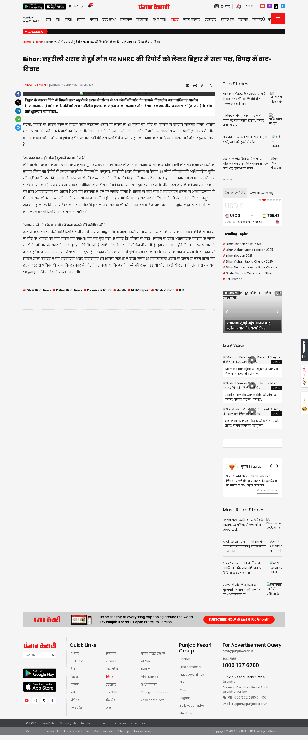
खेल (108, 708)
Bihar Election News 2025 (242, 244)
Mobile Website (103, 731)
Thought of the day (155, 692)
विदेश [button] (68, 19)
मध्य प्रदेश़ (112, 669)
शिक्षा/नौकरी (149, 685)
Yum (183, 690)
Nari (182, 682)
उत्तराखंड (210, 19)
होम (48, 19)
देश (73, 669)
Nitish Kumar (162, 290)
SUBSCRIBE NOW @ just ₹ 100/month (239, 619)
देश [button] (58, 19)
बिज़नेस (111, 700)
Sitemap (123, 731)
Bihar (39, 42)
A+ (212, 85)
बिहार (109, 677)
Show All (227, 179)
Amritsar (120, 723)
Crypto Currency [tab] (262, 193)
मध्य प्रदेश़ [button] (159, 19)
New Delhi (48, 723)
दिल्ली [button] (81, 19)
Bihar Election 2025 (238, 256)
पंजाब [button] (94, 19)
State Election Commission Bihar (247, 273)
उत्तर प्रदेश (76, 708)
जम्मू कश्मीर (191, 19)
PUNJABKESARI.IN (246, 731)
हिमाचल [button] (126, 19)
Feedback (52, 731)
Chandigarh (68, 723)
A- (203, 85)
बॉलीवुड (146, 661)
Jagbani (185, 659)
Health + (147, 669)
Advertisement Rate (76, 731)
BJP (180, 290)
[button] (227, 312)
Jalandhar (138, 723)
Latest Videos (233, 345)
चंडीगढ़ (75, 700)
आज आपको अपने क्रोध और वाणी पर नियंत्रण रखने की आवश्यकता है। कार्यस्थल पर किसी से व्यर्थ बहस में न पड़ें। (251, 481)
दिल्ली (75, 685)
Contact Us (33, 731)
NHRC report (139, 290)
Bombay (104, 723)
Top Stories (235, 83)
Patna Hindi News (67, 290)
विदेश (74, 677)
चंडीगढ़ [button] (243, 19)
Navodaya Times (192, 675)
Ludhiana (87, 723)
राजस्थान (111, 692)
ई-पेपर (75, 654)
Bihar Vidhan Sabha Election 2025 (248, 250)
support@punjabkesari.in (249, 704)
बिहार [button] (175, 19)
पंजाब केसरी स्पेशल (153, 654)
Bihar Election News (238, 267)
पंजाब (74, 692)
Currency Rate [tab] (235, 193)
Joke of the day (152, 700)
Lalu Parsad (232, 279)
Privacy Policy (142, 731)
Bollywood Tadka (192, 706)
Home (27, 42)
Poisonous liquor (98, 290)
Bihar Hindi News (37, 290)
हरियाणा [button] (142, 19)
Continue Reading (267, 490)
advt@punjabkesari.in (238, 651)
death (119, 290)
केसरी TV (77, 661)
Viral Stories (149, 677)
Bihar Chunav (266, 267)
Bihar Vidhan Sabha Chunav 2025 (248, 262)
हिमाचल (111, 654)
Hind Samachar (190, 667)
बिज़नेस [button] (257, 19)
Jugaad (185, 698)
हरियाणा (111, 661)
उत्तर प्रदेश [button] (109, 19)
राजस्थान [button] (227, 19)
